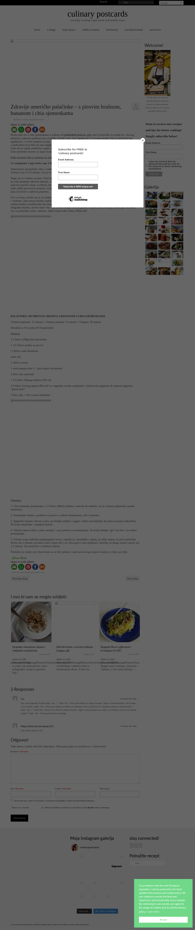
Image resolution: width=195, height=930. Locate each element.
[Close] (142, 140)
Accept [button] (163, 919)
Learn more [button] (153, 911)
